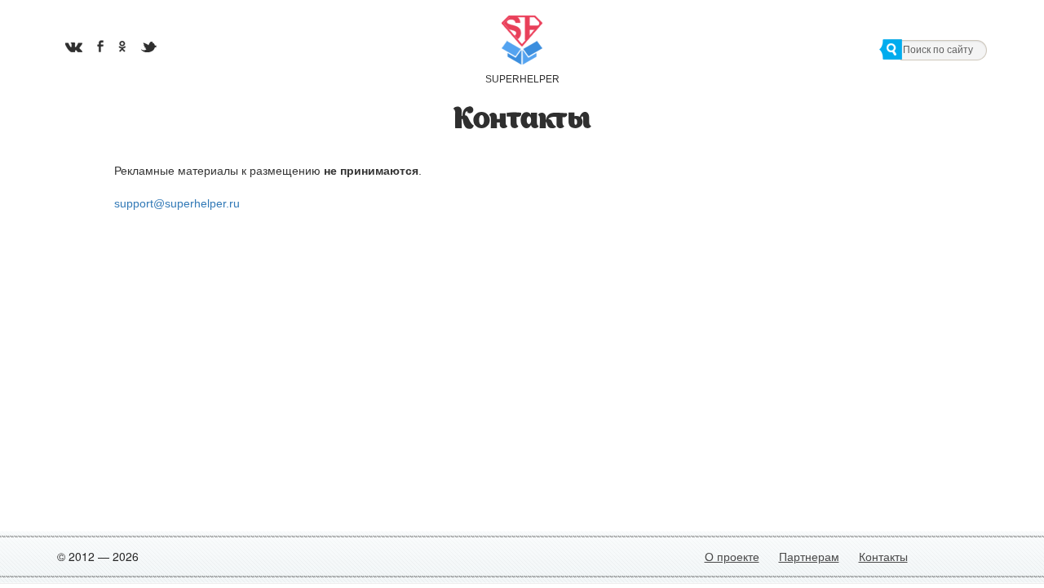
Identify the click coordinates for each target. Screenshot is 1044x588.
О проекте (732, 556)
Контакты (883, 556)
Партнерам (809, 556)
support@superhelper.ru (177, 203)
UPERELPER (522, 79)
